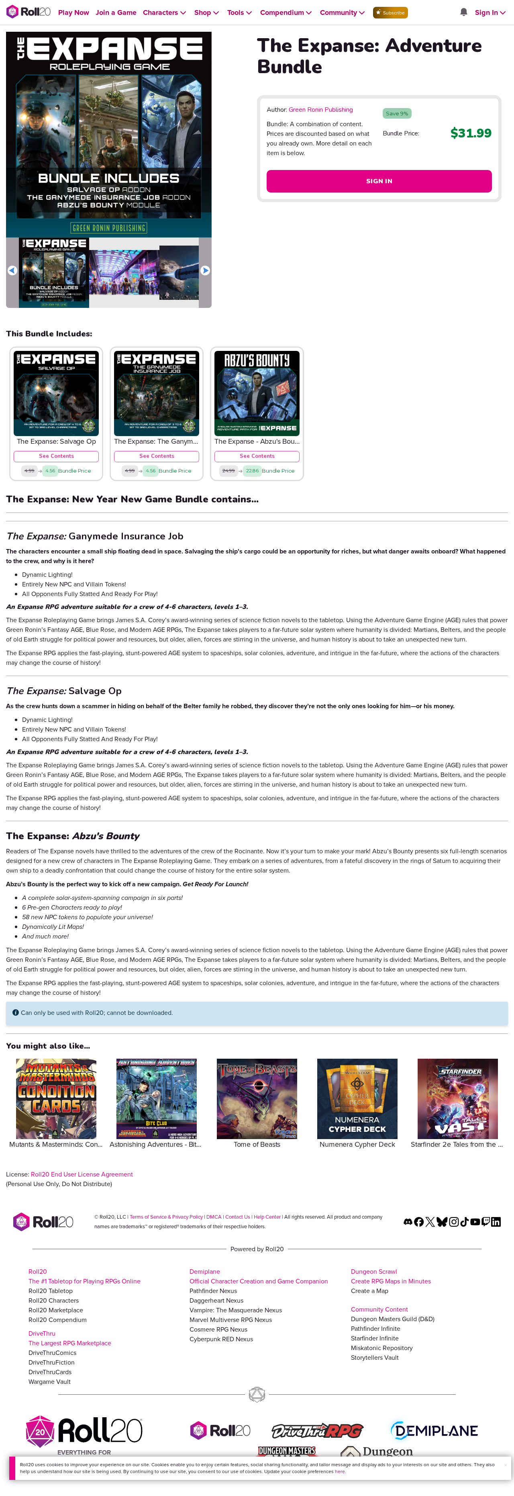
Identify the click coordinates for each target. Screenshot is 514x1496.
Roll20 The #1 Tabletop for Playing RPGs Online (85, 1276)
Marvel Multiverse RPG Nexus (231, 1319)
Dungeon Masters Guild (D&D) (392, 1319)
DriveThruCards (50, 1372)
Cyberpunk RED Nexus (221, 1339)
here (340, 1471)
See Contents (56, 456)
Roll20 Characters (54, 1300)
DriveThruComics (52, 1352)
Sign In (379, 181)
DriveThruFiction (52, 1362)
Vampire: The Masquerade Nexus (236, 1310)
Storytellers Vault (375, 1357)
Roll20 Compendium (58, 1319)
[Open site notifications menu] (463, 12)
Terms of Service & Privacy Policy (166, 1217)
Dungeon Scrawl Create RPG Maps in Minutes (391, 1276)
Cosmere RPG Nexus (218, 1329)
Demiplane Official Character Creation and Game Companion (259, 1276)
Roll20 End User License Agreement (82, 1174)
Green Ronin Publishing (321, 109)
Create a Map (369, 1290)
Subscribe (393, 12)
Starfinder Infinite (375, 1338)
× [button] (505, 1465)
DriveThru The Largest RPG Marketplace (70, 1338)
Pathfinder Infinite (375, 1328)
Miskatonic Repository (382, 1348)
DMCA (214, 1217)
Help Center (267, 1217)
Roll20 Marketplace (56, 1310)
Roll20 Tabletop (51, 1290)
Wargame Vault (50, 1381)
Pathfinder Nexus (213, 1290)
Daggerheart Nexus (216, 1300)
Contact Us (237, 1217)
